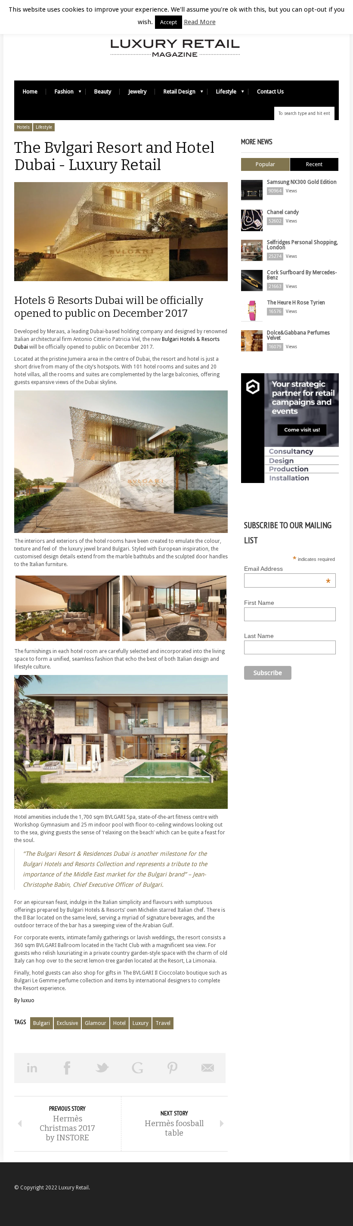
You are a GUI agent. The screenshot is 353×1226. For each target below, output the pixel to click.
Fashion (60, 93)
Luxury (141, 1023)
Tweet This (102, 1068)
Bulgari (41, 1023)
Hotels (23, 127)
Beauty (102, 91)
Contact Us (270, 91)
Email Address (287, 568)
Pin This (172, 1068)
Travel (162, 1023)
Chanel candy (283, 212)
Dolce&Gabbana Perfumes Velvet (298, 335)
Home (30, 91)
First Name (259, 602)
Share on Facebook (67, 1068)
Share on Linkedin (32, 1068)
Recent (314, 164)
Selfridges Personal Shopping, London (302, 245)
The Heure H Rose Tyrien (296, 303)
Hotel (119, 1023)
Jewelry (137, 91)
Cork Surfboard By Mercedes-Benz (302, 275)
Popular (265, 164)
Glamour (95, 1023)
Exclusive (67, 1023)
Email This (208, 1068)
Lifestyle (221, 93)
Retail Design (175, 93)
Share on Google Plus (137, 1068)
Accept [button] (168, 22)
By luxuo (24, 1000)
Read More (200, 22)
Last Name (259, 635)
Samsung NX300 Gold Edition (302, 182)
